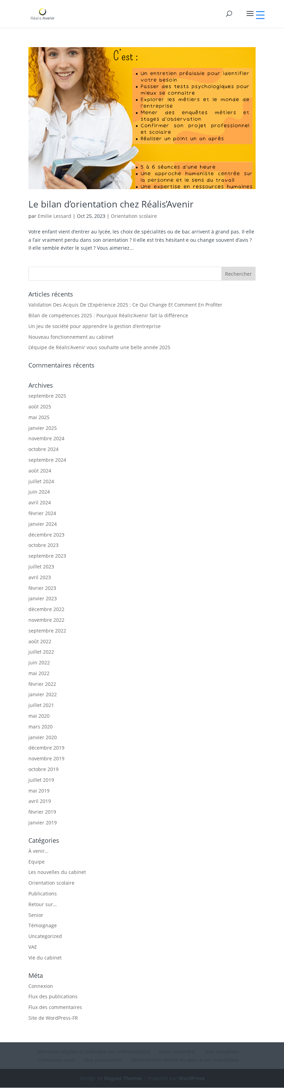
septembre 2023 (47, 555)
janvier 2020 (42, 737)
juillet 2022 (41, 651)
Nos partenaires (103, 1059)
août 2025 (39, 406)
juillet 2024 (41, 481)
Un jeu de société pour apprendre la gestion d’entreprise (94, 326)
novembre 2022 (46, 620)
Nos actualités (221, 1051)
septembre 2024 (47, 460)
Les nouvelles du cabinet (57, 872)
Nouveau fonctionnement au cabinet (71, 337)
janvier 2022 (42, 694)
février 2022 (42, 684)
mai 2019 (39, 790)
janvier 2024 (42, 524)
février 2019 (42, 811)
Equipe (36, 861)
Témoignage (42, 925)
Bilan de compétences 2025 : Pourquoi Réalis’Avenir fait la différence (108, 315)
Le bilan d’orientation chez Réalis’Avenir (111, 204)
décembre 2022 (46, 609)
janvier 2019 (42, 822)
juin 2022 (39, 662)
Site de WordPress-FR (53, 1018)
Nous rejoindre (177, 1051)
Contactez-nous (56, 1059)
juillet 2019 (41, 780)
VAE (32, 947)
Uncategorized (45, 936)
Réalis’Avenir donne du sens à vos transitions (185, 1059)
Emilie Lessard (54, 216)
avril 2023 (39, 577)
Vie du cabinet (45, 957)
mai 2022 (39, 673)
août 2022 (39, 641)
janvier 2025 (42, 428)
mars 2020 (40, 726)
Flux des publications (53, 996)
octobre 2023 (43, 545)
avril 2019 (39, 801)
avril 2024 (39, 502)
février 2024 (42, 513)
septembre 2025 (47, 395)
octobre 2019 (43, 769)
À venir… (38, 851)
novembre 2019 (46, 758)
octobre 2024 (43, 449)
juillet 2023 (41, 566)
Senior (35, 915)
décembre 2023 (46, 534)
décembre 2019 (46, 747)
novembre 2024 (46, 438)
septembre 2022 (47, 630)
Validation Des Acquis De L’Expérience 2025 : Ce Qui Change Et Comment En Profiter (125, 304)
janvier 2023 (42, 598)
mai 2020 (39, 716)
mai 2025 (39, 417)
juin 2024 (39, 491)
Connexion (40, 986)
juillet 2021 (41, 705)
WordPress (192, 1078)
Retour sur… (42, 904)
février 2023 (42, 588)
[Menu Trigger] (260, 14)
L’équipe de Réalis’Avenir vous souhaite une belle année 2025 (99, 347)
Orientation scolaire (134, 216)
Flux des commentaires (55, 1007)
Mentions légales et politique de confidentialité (93, 1051)
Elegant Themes (123, 1078)
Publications (42, 893)
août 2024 (39, 470)
